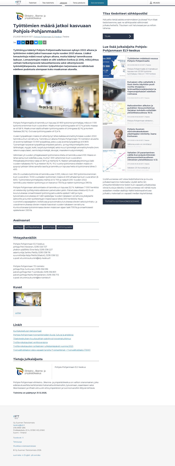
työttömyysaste (64, 227)
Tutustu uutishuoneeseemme (122, 201)
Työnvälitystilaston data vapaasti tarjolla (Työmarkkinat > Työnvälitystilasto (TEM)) (51, 350)
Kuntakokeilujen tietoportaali (27, 331)
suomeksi (17, 455)
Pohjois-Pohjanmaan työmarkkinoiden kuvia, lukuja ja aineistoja (43, 335)
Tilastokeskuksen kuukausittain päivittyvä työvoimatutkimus (42, 339)
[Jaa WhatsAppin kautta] (40, 43)
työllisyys (18, 227)
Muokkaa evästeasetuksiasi (24, 446)
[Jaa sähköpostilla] (44, 43)
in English (26, 455)
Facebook (17, 438)
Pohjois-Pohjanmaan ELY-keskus (47, 37)
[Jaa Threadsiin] (32, 43)
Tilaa (107, 36)
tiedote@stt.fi (19, 425)
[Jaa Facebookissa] (19, 43)
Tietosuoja (17, 442)
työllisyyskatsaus (33, 227)
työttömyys (49, 227)
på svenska (35, 455)
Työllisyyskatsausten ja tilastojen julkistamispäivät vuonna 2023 (43, 346)
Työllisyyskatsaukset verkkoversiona (30, 342)
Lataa (18, 313)
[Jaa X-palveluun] (27, 43)
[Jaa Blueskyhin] (36, 43)
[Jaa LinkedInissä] (23, 43)
